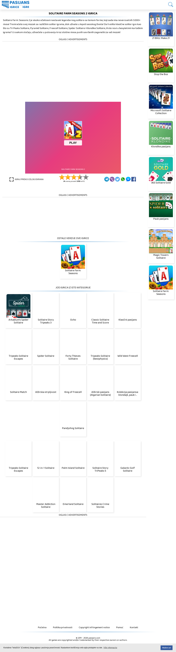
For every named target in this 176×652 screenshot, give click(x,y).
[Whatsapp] (122, 179)
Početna (42, 627)
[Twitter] (117, 179)
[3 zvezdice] (74, 177)
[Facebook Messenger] (128, 179)
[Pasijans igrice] (17, 4)
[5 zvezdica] (86, 177)
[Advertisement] (73, 58)
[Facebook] (133, 179)
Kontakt (134, 627)
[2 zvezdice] (68, 177)
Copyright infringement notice (94, 627)
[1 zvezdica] (62, 177)
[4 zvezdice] (80, 177)
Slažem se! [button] (166, 648)
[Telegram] (106, 179)
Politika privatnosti (62, 627)
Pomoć (119, 627)
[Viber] (112, 179)
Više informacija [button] (110, 648)
